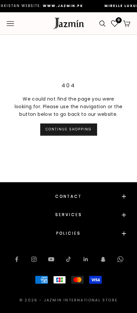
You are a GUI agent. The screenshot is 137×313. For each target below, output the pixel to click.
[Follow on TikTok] (68, 259)
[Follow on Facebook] (16, 259)
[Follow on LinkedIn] (85, 259)
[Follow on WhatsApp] (120, 259)
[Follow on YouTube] (51, 259)
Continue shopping (69, 129)
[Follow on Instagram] (34, 259)
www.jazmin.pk (60, 5)
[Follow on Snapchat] (103, 259)
